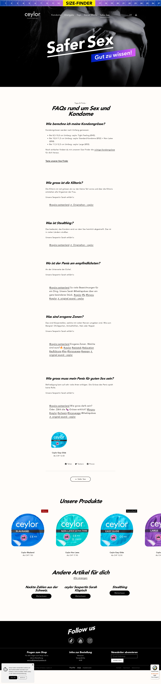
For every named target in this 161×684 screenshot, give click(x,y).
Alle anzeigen (80, 578)
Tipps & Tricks (80, 103)
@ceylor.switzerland (59, 204)
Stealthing (119, 587)
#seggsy (85, 351)
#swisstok (77, 347)
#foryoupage (74, 351)
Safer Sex (105, 15)
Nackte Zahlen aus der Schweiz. (41, 588)
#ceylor (78, 294)
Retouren (80, 655)
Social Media (90, 15)
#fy (83, 294)
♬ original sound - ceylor (71, 298)
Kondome (56, 15)
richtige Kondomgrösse (104, 149)
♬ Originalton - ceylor (81, 204)
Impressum (126, 668)
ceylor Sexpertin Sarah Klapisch (80, 588)
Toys (79, 15)
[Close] (33, 665)
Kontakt (118, 668)
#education (88, 347)
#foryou (90, 294)
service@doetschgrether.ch (36, 660)
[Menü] (158, 665)
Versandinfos (80, 658)
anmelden (117, 660)
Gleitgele (69, 15)
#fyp (64, 351)
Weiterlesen (41, 596)
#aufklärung (55, 351)
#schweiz (62, 413)
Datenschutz (136, 668)
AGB (80, 660)
